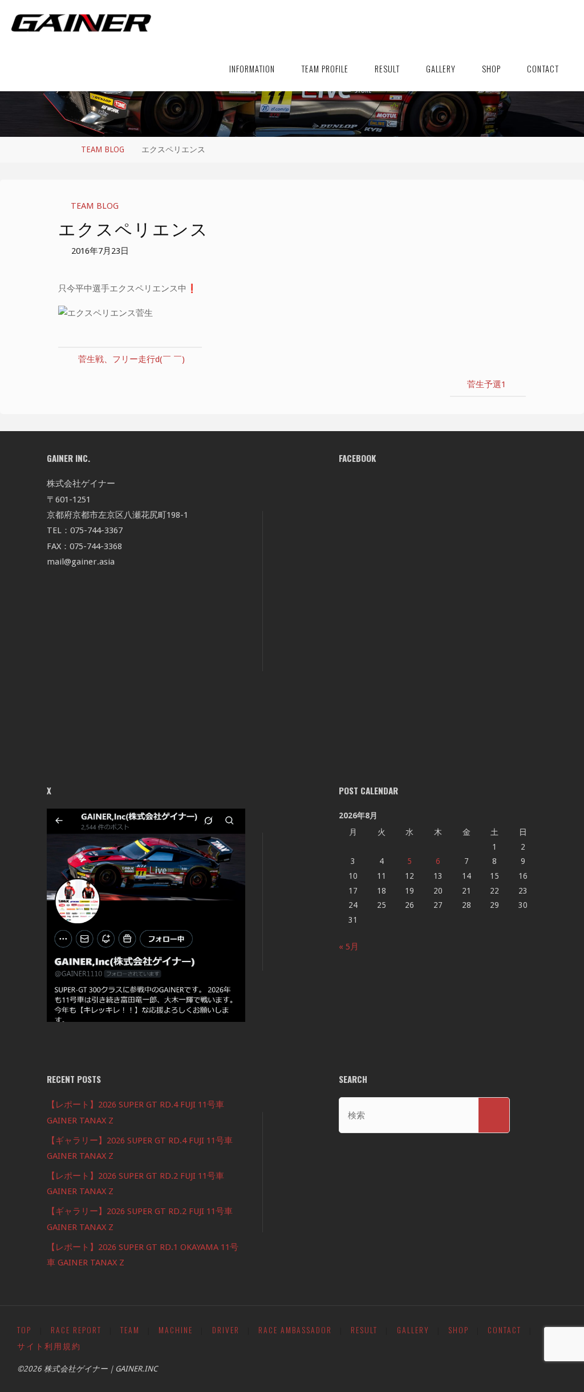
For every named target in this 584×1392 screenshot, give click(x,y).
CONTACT (504, 1330)
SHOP (458, 1330)
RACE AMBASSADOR (295, 1330)
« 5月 (349, 946)
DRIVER (226, 1330)
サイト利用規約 (49, 1346)
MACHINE (176, 1330)
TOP (24, 1330)
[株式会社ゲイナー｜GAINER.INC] (81, 23)
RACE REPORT (76, 1330)
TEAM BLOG (102, 149)
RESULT (364, 1330)
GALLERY (413, 1330)
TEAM (130, 1330)
